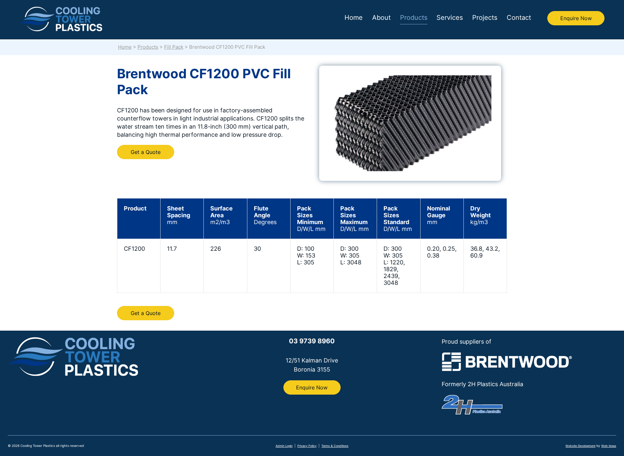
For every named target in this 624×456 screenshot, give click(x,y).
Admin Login (284, 446)
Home (353, 17)
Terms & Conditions (334, 446)
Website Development (580, 446)
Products (413, 17)
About (381, 17)
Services (449, 17)
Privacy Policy (307, 446)
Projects (484, 17)
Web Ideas (608, 446)
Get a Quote (146, 152)
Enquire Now (576, 18)
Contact (519, 17)
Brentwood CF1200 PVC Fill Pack (227, 47)
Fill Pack (173, 47)
